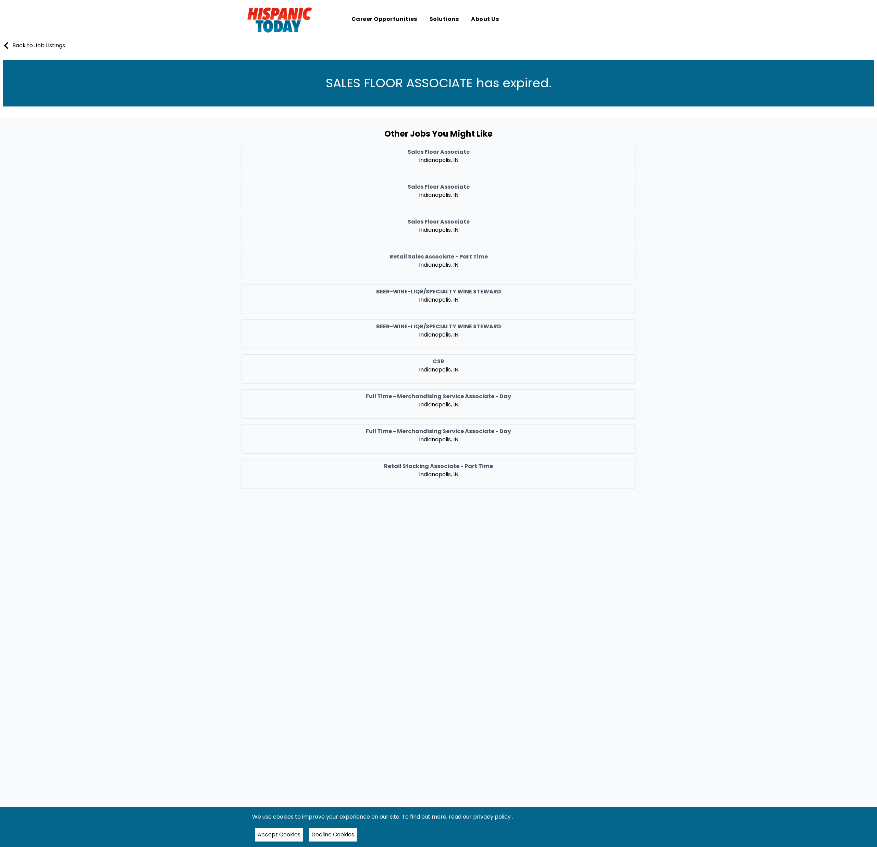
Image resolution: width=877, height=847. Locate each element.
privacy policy (492, 817)
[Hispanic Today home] (279, 19)
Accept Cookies (279, 834)
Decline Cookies (332, 834)
